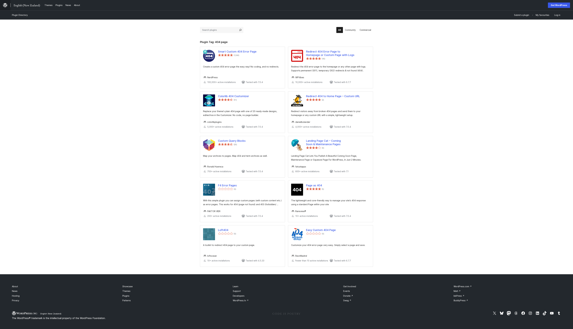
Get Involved (349, 286)
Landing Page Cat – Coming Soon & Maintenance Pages (323, 142)
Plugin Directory (20, 15)
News (14, 291)
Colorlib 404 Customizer (233, 96)
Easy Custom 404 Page (321, 230)
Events (346, 291)
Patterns (126, 300)
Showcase (127, 286)
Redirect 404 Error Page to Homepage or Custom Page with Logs (330, 53)
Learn (235, 286)
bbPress (459, 296)
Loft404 (223, 230)
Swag (347, 300)
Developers (238, 296)
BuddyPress (461, 300)
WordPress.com (463, 286)
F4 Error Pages (227, 185)
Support (237, 291)
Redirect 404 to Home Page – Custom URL (333, 96)
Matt (457, 291)
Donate (348, 296)
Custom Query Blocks (232, 140)
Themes (126, 291)
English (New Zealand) (50, 313)
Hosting (16, 296)
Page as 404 (314, 185)
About (15, 286)
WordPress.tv (241, 300)
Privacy (15, 300)
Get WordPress (559, 5)
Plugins (125, 296)
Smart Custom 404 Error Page (237, 51)
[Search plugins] (240, 30)
